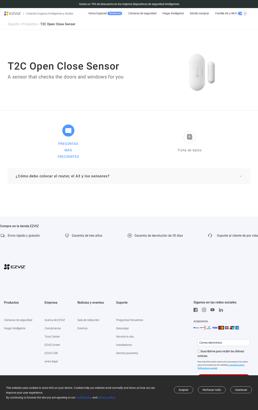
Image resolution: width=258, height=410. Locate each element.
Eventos (82, 328)
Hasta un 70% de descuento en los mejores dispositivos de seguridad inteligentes (129, 4)
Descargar (122, 328)
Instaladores (124, 344)
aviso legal (51, 361)
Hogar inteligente (173, 13)
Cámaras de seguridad (142, 13)
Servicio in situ (125, 336)
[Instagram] (205, 310)
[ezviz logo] (12, 13)
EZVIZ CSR (51, 353)
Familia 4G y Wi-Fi (233, 13)
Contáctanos (53, 328)
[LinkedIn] (222, 310)
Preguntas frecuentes (129, 320)
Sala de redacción (88, 320)
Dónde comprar (199, 13)
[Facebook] (197, 310)
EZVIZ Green (52, 344)
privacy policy (106, 397)
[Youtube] (213, 310)
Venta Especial (104, 13)
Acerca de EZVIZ (55, 320)
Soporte (13, 24)
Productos (29, 24)
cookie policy (84, 397)
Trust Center (52, 336)
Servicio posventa (127, 353)
